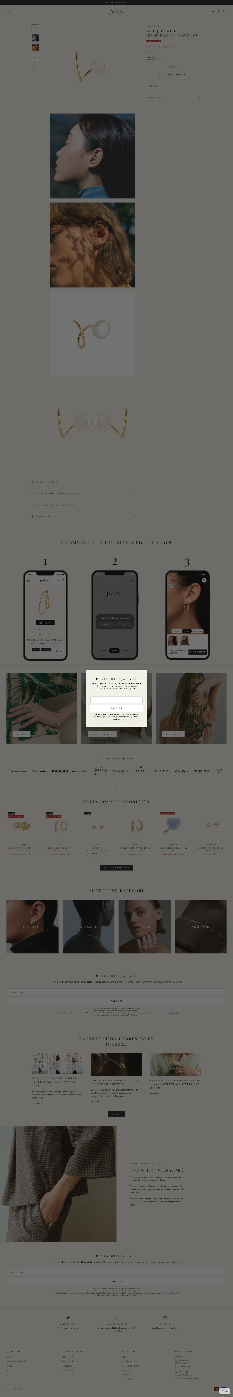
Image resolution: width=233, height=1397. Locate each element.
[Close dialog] (143, 674)
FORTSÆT (116, 708)
